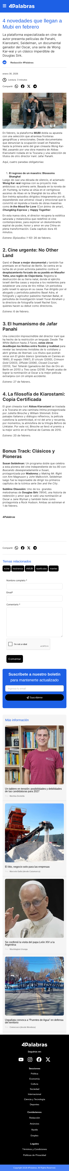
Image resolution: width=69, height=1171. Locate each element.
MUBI (29, 568)
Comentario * (13, 604)
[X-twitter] (48, 1059)
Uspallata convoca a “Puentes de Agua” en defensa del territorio (34, 1021)
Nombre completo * (16, 580)
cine (6, 568)
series (53, 568)
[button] (16, 86)
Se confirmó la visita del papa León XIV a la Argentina (30, 943)
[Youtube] (21, 1059)
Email (9, 592)
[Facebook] (39, 1059)
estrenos (18, 568)
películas (41, 568)
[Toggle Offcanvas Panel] (6, 6)
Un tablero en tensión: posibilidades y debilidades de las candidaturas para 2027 (33, 790)
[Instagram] (30, 1059)
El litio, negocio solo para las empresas (27, 866)
